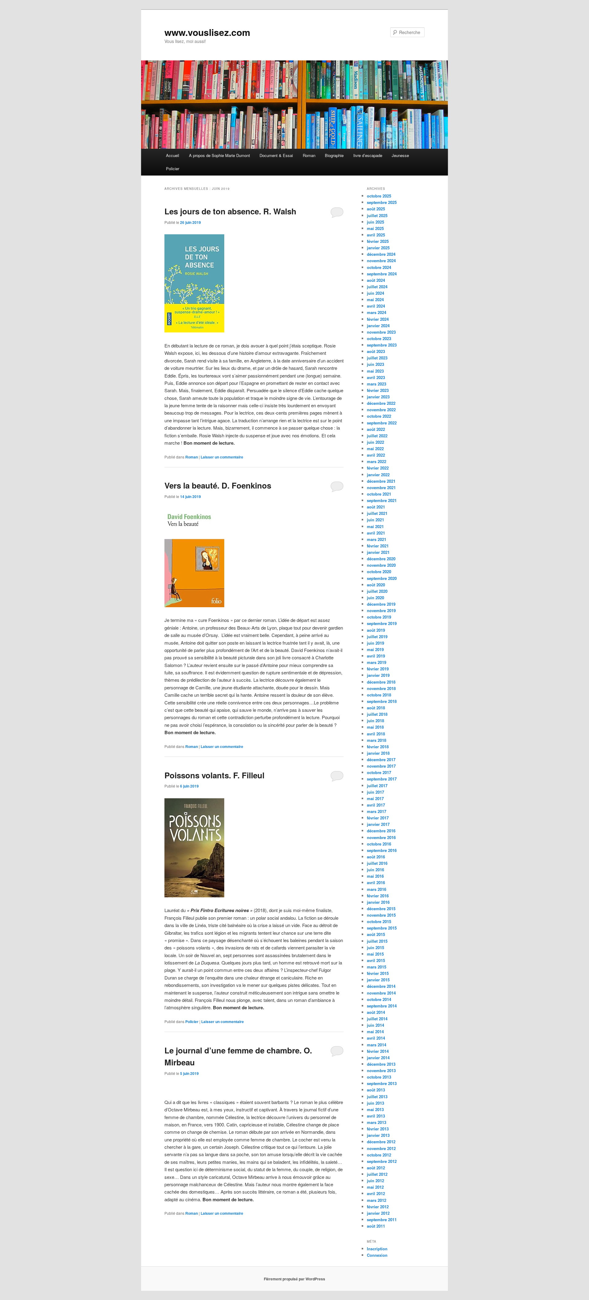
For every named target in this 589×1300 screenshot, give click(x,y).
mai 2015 (375, 954)
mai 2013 (375, 1109)
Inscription (377, 1249)
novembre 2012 (381, 1148)
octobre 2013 (379, 1077)
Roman (309, 155)
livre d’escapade (367, 155)
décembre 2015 (381, 908)
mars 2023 (376, 384)
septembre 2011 (382, 1219)
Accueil (172, 155)
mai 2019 (375, 649)
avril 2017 (376, 805)
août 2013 (376, 1090)
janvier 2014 (378, 1057)
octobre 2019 (379, 617)
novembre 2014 (381, 993)
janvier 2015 (378, 980)
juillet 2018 (377, 714)
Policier (172, 168)
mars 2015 (376, 967)
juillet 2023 (377, 358)
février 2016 (378, 896)
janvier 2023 (378, 397)
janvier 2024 (378, 325)
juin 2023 (375, 364)
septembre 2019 (382, 623)
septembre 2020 (382, 578)
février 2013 (378, 1129)
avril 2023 (376, 377)
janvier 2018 (378, 753)
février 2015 (378, 973)
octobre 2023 (379, 338)
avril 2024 (376, 306)
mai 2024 (375, 299)
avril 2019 (376, 656)
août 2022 (376, 429)
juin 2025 (375, 222)
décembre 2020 (381, 559)
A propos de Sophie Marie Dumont (219, 155)
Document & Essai (276, 155)
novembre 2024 (381, 260)
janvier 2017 (378, 824)
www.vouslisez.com (207, 32)
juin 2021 (375, 520)
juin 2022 (375, 442)
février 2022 (378, 468)
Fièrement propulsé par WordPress (294, 1279)
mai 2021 (375, 526)
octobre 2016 (379, 844)
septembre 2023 (382, 345)
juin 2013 (375, 1103)
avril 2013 (376, 1116)
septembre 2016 (382, 850)
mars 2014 (376, 1045)
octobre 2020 (379, 571)
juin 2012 (375, 1180)
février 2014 (378, 1051)
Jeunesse (400, 155)
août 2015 (376, 934)
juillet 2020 (377, 591)
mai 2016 (375, 876)
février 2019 (378, 669)
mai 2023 (375, 371)
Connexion (377, 1255)
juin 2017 (375, 792)
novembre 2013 (381, 1070)
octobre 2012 (379, 1155)
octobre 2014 (379, 999)
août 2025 (376, 209)
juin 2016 (375, 869)
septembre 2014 (382, 1006)
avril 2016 (376, 882)
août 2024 (376, 280)
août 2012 (376, 1168)
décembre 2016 (381, 831)
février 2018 (378, 747)
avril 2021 (376, 533)
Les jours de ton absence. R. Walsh (230, 211)
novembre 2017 (381, 766)
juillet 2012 (377, 1174)
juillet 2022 (377, 436)
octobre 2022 (379, 416)
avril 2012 (376, 1193)
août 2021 (376, 507)
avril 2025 (376, 235)
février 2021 (378, 546)
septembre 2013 (382, 1083)
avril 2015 (376, 960)
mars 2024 (376, 312)
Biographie (334, 155)
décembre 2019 (381, 604)
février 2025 (378, 241)
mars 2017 (376, 811)
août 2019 (376, 630)
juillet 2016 (377, 863)
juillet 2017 (377, 785)
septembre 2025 (382, 202)
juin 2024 (375, 293)
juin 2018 (375, 720)
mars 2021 (376, 539)
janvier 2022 (378, 474)
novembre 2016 (381, 837)
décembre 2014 (381, 986)
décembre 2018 (381, 682)
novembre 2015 (381, 915)
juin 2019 (375, 643)
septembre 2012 (382, 1161)
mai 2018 (375, 727)
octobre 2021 (379, 494)
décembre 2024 (381, 254)
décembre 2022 (381, 403)
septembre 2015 (382, 928)
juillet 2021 (377, 513)
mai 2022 (375, 448)
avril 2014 (376, 1038)
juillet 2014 (377, 1019)
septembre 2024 (382, 274)
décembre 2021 (381, 481)
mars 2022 (376, 461)
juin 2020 (375, 597)
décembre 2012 (381, 1142)
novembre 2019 (381, 610)
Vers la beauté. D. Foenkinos (217, 485)
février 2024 (378, 319)
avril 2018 (376, 734)
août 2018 (376, 708)
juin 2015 (375, 947)
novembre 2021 (381, 487)
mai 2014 (375, 1031)
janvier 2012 (378, 1213)
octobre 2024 (379, 267)
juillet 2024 (377, 287)
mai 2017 (375, 798)
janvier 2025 (378, 248)
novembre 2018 (381, 688)
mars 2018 (376, 740)
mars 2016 (376, 889)
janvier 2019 (378, 675)
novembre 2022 (381, 409)
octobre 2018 (379, 695)
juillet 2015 (377, 941)
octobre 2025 (379, 196)
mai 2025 (375, 228)
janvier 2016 (378, 902)
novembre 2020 (381, 565)
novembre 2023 (381, 332)
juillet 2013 (377, 1096)
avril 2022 (376, 455)
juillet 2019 (377, 636)
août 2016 (376, 857)
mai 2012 (375, 1187)
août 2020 (376, 585)
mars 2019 (376, 662)
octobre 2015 (379, 921)
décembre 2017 (381, 759)
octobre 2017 (379, 772)
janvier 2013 (378, 1135)
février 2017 (378, 818)
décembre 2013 (381, 1064)
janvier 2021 (378, 552)
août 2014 (376, 1012)
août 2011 (376, 1226)
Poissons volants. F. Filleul (214, 775)
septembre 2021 (382, 500)
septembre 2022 (382, 423)
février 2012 (378, 1207)
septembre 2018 (382, 701)
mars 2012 (376, 1200)
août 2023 (376, 351)
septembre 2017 (382, 779)
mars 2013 (376, 1122)
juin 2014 (375, 1025)
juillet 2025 (377, 215)
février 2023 (378, 390)
